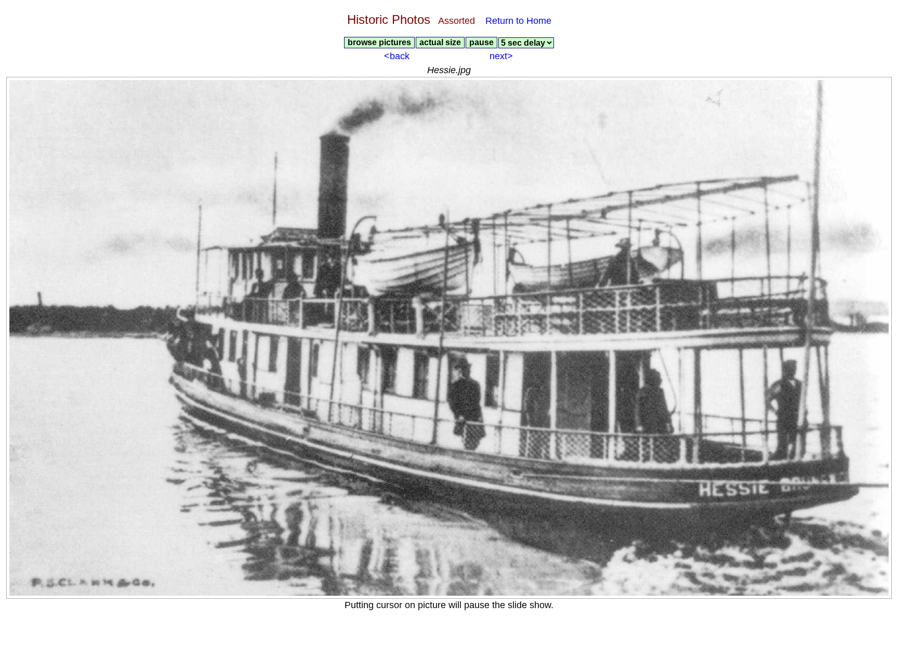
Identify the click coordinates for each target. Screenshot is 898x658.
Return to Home (517, 21)
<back (397, 56)
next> (501, 56)
